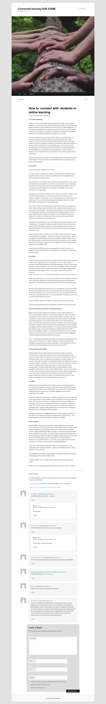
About (25, 94)
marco (32, 586)
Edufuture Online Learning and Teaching (40, 572)
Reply (33, 500)
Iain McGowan (47, 115)
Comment (33, 638)
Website (32, 677)
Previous (20, 99)
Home (19, 94)
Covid (41, 483)
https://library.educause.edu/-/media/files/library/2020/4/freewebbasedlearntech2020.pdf (52, 274)
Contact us (31, 94)
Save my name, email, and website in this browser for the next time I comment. (48, 681)
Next (86, 99)
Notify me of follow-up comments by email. (40, 684)
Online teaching (46, 483)
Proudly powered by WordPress (53, 698)
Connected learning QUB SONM (36, 8)
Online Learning (48, 574)
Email (32, 669)
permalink (68, 483)
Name (32, 661)
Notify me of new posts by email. (38, 687)
